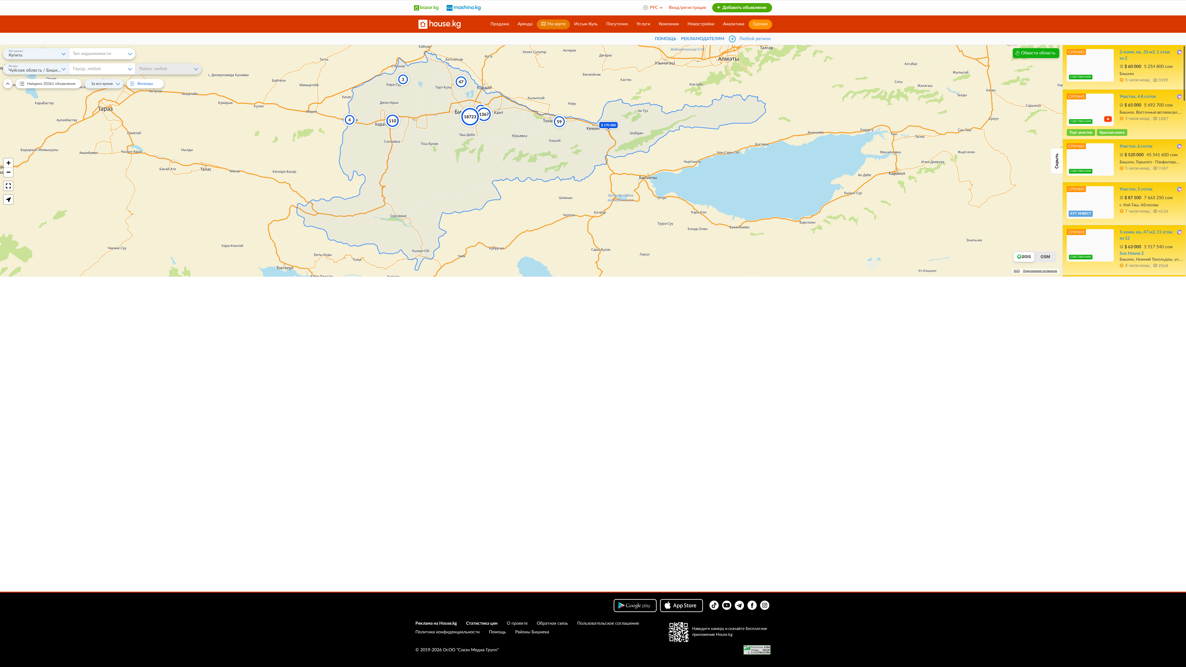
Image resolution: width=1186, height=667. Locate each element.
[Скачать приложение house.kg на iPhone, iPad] (681, 605)
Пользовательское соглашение (608, 623)
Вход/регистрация (687, 8)
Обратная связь (552, 623)
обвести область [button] (1038, 53)
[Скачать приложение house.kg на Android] (635, 605)
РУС (654, 8)
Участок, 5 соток (1136, 189)
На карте (556, 24)
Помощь (497, 632)
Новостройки (701, 24)
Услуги (643, 24)
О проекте (517, 623)
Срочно (760, 24)
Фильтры (148, 84)
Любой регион (755, 38)
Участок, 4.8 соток (1138, 96)
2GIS (1017, 271)
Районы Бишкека (532, 632)
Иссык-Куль (586, 24)
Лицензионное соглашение (1040, 271)
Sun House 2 (1132, 253)
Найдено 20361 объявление (51, 84)
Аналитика (733, 24)
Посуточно (617, 24)
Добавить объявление (743, 8)
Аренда (525, 24)
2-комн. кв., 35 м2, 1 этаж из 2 (1145, 55)
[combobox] (36, 53)
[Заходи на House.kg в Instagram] (764, 605)
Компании (669, 24)
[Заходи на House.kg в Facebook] (752, 605)
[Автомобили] (464, 7)
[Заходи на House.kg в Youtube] (726, 605)
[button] (8, 163)
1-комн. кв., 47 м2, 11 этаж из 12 (1146, 235)
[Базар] (426, 7)
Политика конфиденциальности (447, 632)
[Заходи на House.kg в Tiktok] (714, 605)
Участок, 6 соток (1136, 146)
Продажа (499, 24)
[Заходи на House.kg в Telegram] (739, 605)
